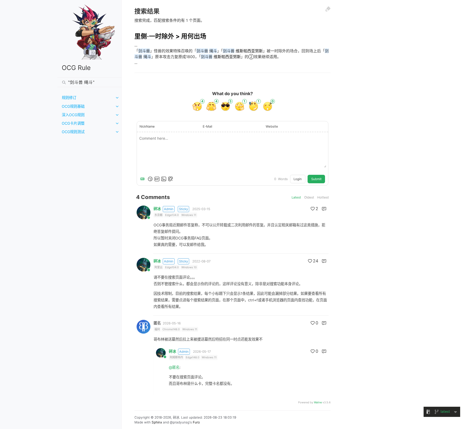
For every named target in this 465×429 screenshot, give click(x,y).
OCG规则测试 (73, 132)
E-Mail (207, 126)
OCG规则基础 (73, 106)
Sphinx (157, 422)
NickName (147, 126)
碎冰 (157, 209)
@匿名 (174, 367)
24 (315, 260)
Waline (318, 402)
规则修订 (69, 97)
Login (298, 179)
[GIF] (157, 179)
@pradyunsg (179, 422)
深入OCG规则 (73, 115)
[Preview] (170, 179)
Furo (196, 422)
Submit (316, 179)
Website (272, 126)
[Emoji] (150, 179)
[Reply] (324, 209)
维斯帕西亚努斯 (243, 50)
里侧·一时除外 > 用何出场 (170, 36)
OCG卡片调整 (73, 123)
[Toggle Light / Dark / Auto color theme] (328, 9)
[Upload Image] (164, 179)
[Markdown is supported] (143, 179)
